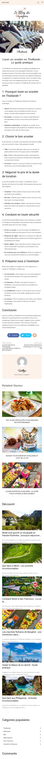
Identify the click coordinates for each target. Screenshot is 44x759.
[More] (34, 335)
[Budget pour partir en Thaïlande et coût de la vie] (22, 440)
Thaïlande (22, 52)
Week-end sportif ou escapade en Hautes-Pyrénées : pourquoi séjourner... (21, 534)
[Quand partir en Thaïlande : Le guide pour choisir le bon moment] (22, 475)
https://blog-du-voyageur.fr (22, 374)
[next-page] (7, 712)
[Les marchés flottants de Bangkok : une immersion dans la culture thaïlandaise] (22, 619)
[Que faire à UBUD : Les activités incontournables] (22, 553)
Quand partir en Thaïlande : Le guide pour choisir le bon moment (11, 347)
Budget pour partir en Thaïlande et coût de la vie (32, 346)
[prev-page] (3, 712)
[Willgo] (22, 362)
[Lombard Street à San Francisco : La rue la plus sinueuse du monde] (22, 586)
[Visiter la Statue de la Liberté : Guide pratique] (22, 652)
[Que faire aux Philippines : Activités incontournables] (22, 685)
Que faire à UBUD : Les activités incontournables (17, 567)
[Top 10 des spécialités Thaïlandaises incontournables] (22, 404)
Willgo (22, 371)
